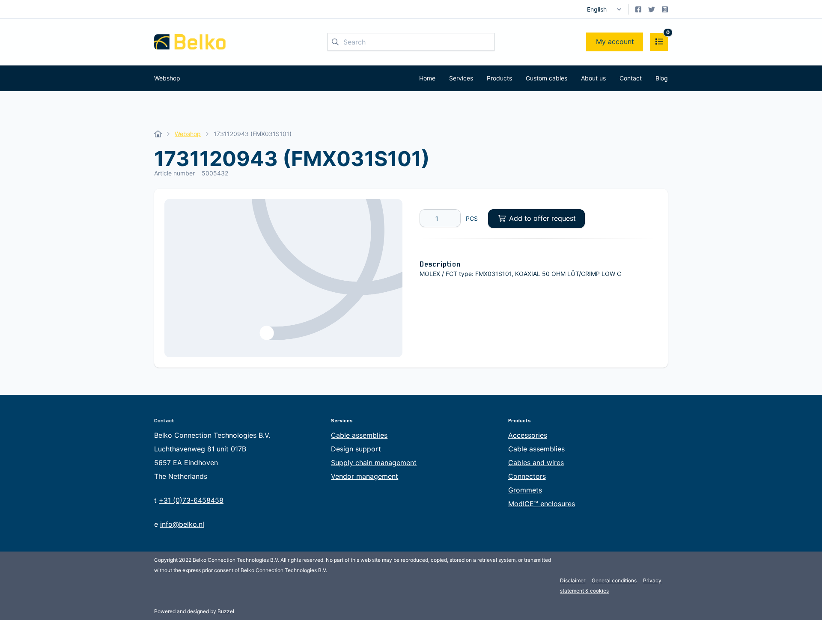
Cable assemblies (359, 435)
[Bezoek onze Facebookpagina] (638, 9)
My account (615, 41)
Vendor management (364, 476)
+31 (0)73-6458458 (191, 500)
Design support (356, 449)
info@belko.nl (182, 524)
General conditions (614, 580)
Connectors (527, 476)
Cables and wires (536, 462)
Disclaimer (572, 580)
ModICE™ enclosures (541, 503)
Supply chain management (374, 462)
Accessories (527, 435)
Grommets (525, 490)
